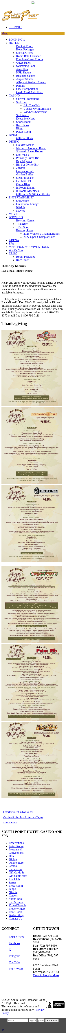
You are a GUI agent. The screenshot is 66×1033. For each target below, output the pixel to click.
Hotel (12, 856)
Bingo (19, 128)
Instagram (14, 956)
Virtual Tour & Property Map (17, 907)
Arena (12, 882)
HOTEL (14, 42)
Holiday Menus (25, 144)
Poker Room (23, 131)
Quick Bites (23, 184)
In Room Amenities (27, 190)
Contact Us (15, 918)
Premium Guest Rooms (29, 59)
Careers (13, 895)
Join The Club (31, 105)
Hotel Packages (25, 49)
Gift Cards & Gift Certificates (33, 194)
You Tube (14, 962)
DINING (14, 141)
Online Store (16, 862)
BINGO (13, 135)
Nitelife (20, 207)
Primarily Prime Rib (27, 158)
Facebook (14, 943)
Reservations (16, 842)
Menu (4, 33)
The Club (14, 879)
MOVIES (14, 213)
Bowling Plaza (24, 230)
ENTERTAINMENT (21, 197)
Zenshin (20, 167)
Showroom (22, 200)
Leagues (22, 223)
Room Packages (25, 256)
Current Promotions (27, 98)
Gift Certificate (24, 138)
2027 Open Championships (39, 236)
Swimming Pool (25, 65)
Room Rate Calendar (28, 56)
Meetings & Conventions (16, 851)
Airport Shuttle (24, 79)
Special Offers (24, 52)
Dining (13, 859)
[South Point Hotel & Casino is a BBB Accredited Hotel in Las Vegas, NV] (55, 1004)
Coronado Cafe (25, 171)
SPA (11, 243)
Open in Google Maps (46, 975)
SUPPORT (15, 27)
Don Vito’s (22, 154)
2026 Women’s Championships (41, 233)
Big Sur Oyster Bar (27, 164)
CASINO (14, 95)
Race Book (22, 125)
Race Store (22, 259)
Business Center (25, 75)
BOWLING (16, 217)
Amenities (22, 69)
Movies (20, 210)
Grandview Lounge (27, 204)
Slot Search (22, 115)
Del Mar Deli (24, 181)
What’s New (16, 250)
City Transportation (27, 88)
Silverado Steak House (29, 151)
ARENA (14, 240)
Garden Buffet (24, 174)
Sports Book (23, 121)
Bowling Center (25, 220)
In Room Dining (25, 187)
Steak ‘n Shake (25, 177)
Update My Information (37, 108)
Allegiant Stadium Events (31, 82)
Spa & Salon (16, 902)
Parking (20, 85)
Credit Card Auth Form (29, 92)
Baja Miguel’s (24, 161)
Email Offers (16, 936)
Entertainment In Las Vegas (18, 812)
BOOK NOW (17, 39)
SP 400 (13, 253)
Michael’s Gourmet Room (31, 148)
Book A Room (24, 46)
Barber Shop (16, 915)
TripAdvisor (16, 968)
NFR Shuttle (23, 72)
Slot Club (21, 102)
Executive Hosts (25, 118)
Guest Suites (23, 62)
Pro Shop (22, 227)
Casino (13, 865)
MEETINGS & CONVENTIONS (29, 246)
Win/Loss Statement (35, 111)
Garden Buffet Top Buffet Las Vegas (23, 817)
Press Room (16, 885)
